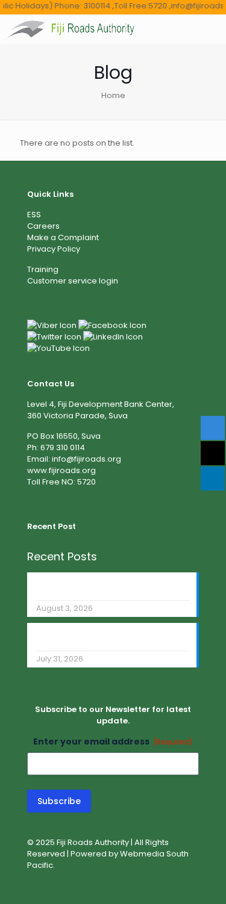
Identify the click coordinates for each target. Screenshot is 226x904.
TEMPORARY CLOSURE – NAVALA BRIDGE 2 (111, 586)
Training (42, 269)
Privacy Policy (53, 249)
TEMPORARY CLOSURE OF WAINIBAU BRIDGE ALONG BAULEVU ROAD (103, 637)
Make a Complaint (63, 237)
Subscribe (59, 801)
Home (113, 95)
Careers (43, 226)
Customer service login (72, 280)
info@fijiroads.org (86, 459)
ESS (34, 214)
